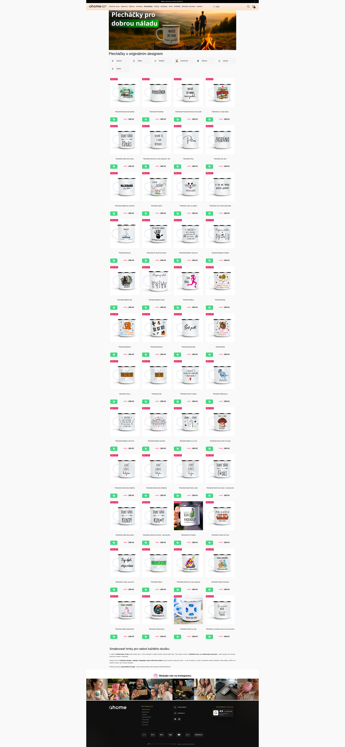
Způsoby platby (145, 712)
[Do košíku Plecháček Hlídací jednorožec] (113, 637)
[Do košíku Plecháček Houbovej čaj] (145, 637)
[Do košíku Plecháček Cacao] (113, 401)
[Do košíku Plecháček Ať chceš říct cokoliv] (145, 260)
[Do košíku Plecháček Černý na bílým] (177, 401)
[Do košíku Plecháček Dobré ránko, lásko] (177, 496)
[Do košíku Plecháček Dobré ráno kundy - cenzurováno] (145, 543)
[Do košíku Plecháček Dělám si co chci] (177, 449)
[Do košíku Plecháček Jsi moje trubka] (209, 119)
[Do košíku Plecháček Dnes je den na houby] (209, 449)
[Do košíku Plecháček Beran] (209, 307)
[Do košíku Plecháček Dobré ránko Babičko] (113, 496)
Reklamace (144, 714)
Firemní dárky (145, 724)
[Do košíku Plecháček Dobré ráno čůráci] (113, 166)
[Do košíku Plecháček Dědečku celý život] (113, 449)
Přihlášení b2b (145, 722)
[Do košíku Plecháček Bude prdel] (177, 355)
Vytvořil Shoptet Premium (158, 743)
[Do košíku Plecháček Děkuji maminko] (145, 449)
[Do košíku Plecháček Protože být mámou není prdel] (177, 119)
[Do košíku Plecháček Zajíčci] (145, 213)
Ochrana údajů (145, 719)
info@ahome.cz (181, 713)
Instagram (179, 719)
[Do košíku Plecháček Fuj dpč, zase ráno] (113, 590)
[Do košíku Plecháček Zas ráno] (209, 166)
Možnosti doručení (146, 709)
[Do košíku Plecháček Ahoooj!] (113, 260)
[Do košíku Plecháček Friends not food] (209, 543)
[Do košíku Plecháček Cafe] (145, 401)
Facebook (175, 719)
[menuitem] (114, 6)
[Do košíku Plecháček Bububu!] (145, 355)
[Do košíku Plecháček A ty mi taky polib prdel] (209, 213)
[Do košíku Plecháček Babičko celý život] (177, 260)
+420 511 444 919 (182, 707)
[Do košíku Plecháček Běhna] (177, 307)
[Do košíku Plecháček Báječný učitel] (145, 307)
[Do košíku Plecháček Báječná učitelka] (209, 260)
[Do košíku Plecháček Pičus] (177, 166)
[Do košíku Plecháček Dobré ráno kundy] (113, 543)
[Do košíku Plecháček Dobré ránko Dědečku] (145, 496)
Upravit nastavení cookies (185, 744)
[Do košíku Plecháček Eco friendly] (177, 543)
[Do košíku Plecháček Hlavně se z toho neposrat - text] (145, 166)
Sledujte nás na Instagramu (175, 676)
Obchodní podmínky (146, 717)
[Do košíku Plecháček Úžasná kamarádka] (113, 119)
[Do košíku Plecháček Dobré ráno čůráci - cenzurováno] (209, 496)
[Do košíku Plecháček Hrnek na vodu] (177, 637)
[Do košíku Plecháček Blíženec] (113, 355)
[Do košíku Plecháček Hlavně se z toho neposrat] (177, 590)
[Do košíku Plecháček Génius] (145, 590)
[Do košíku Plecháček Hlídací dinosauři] (209, 590)
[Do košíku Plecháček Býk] (209, 355)
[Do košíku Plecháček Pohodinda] (145, 119)
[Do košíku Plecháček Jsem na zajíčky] (177, 213)
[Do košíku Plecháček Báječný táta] (113, 307)
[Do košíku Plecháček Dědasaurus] (209, 401)
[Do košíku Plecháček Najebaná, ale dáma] (113, 213)
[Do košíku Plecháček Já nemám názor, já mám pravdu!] (209, 637)
